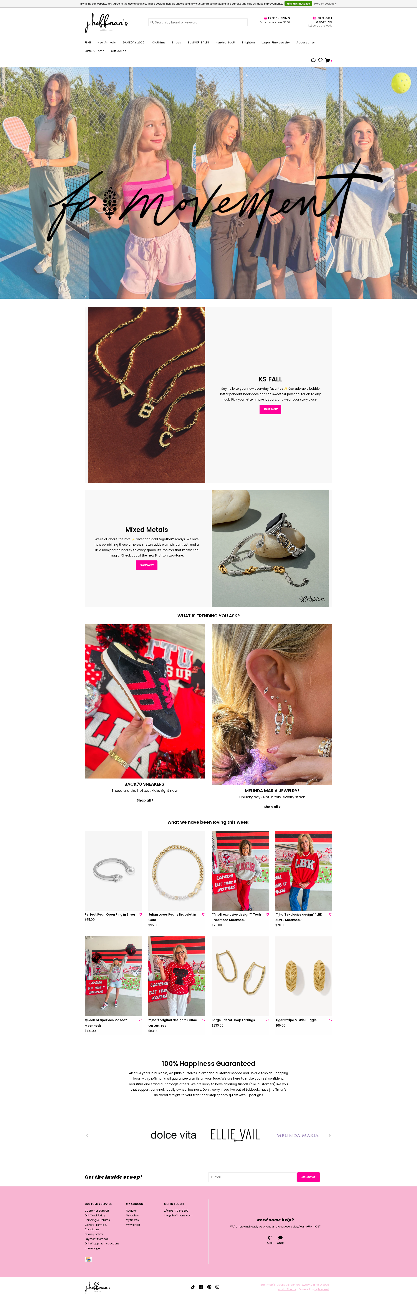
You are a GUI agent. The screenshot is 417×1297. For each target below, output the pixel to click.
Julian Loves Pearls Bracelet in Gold (172, 917)
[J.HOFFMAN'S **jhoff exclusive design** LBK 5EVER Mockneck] (304, 871)
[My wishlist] (320, 61)
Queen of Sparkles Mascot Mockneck (106, 1023)
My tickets (132, 1220)
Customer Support (97, 1211)
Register (131, 1211)
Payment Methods (97, 1239)
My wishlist (133, 1225)
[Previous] (87, 1135)
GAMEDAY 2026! (134, 42)
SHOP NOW (147, 565)
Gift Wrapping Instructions (102, 1243)
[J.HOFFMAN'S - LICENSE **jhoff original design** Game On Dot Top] (176, 976)
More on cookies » (325, 3)
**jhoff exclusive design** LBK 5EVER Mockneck (298, 917)
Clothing (158, 42)
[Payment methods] (89, 1260)
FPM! (88, 42)
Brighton (248, 42)
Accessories (305, 42)
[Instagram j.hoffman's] (217, 1287)
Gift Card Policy (95, 1215)
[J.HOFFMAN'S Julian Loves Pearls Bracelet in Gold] (176, 871)
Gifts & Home (94, 51)
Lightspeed (321, 1289)
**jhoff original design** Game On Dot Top (172, 1023)
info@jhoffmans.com (178, 1215)
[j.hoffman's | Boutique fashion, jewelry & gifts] (113, 22)
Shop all (144, 800)
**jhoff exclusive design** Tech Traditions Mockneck (236, 917)
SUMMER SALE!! (198, 42)
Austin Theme (287, 1289)
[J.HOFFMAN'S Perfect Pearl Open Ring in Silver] (113, 871)
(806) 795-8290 (178, 1211)
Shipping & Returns (97, 1220)
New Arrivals (107, 42)
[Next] (329, 1135)
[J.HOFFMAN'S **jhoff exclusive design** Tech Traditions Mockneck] (240, 871)
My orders (132, 1215)
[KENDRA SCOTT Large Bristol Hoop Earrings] (240, 976)
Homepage (92, 1248)
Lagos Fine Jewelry (275, 42)
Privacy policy (94, 1234)
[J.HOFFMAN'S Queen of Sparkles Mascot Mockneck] (113, 976)
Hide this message (298, 3)
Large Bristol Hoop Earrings (233, 1020)
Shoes (176, 42)
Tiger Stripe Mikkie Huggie (296, 1020)
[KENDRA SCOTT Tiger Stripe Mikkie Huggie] (304, 976)
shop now (270, 409)
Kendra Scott (225, 42)
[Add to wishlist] (140, 914)
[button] (313, 61)
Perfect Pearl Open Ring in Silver (110, 914)
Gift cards (118, 51)
